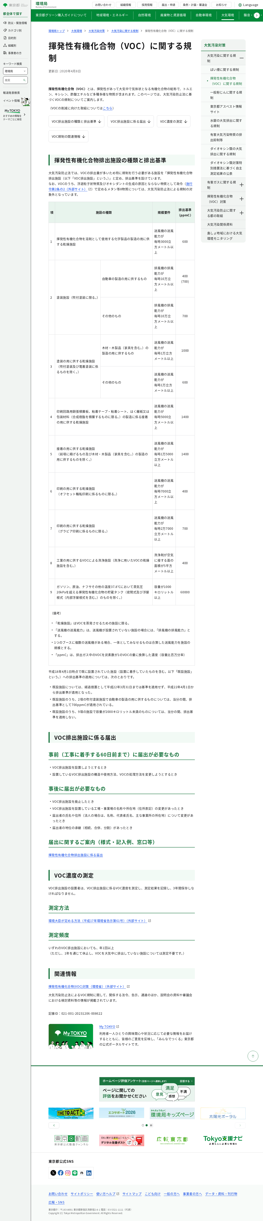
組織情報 (125, 5)
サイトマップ (132, 1193)
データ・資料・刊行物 (221, 1193)
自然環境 (144, 15)
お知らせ (221, 5)
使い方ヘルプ (106, 1193)
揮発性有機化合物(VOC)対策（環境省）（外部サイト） (87, 986)
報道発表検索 (11, 92)
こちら (107, 108)
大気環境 (227, 15)
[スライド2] (147, 1125)
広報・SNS (57, 1202)
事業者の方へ (192, 1193)
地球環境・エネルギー (112, 15)
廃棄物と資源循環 (173, 15)
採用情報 (147, 5)
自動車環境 (204, 15)
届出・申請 (168, 5)
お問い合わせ (103, 5)
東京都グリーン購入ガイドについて (61, 15)
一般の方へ (172, 1193)
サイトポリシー (82, 1193)
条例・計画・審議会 (195, 5)
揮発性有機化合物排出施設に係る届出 (76, 855)
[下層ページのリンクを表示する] (242, 58)
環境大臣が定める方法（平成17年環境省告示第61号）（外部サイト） (98, 920)
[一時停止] (151, 1125)
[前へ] (54, 1125)
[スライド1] (143, 1125)
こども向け (153, 1193)
